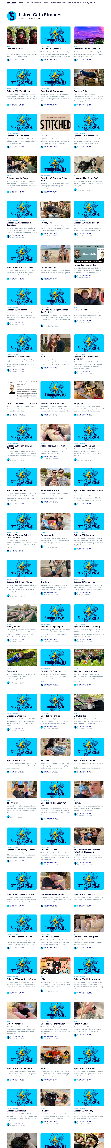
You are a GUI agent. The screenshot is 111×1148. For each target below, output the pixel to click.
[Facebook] (91, 3)
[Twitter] (94, 3)
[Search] (87, 3)
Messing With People (74, 2)
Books (27, 2)
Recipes (46, 2)
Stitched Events (36, 2)
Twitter (30, 18)
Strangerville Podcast (57, 2)
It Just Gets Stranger (17, 59)
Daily (21, 2)
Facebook (39, 18)
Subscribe (100, 2)
